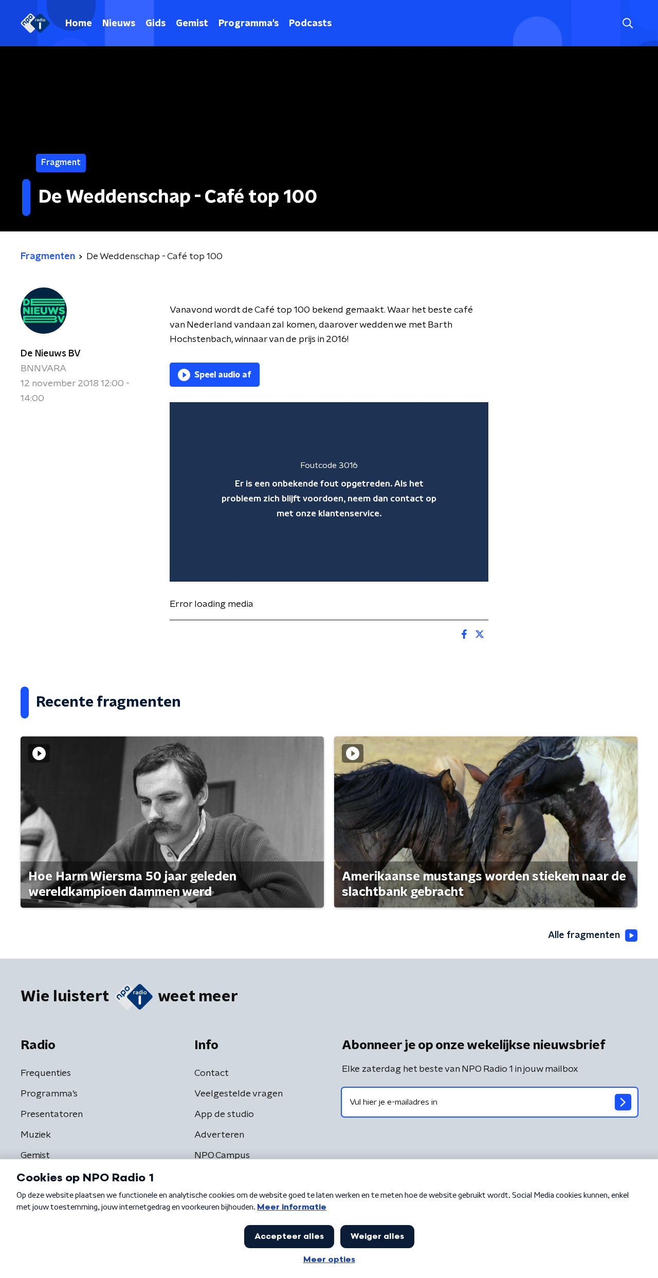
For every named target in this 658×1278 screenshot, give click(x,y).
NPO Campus (222, 1155)
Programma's (248, 23)
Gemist (192, 23)
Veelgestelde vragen (238, 1094)
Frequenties (46, 1073)
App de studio (224, 1114)
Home (78, 23)
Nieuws (118, 23)
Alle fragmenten (584, 935)
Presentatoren (52, 1114)
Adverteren (219, 1135)
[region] (329, 492)
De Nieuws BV (51, 353)
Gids (155, 23)
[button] (627, 23)
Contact (211, 1073)
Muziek (36, 1135)
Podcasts (310, 23)
